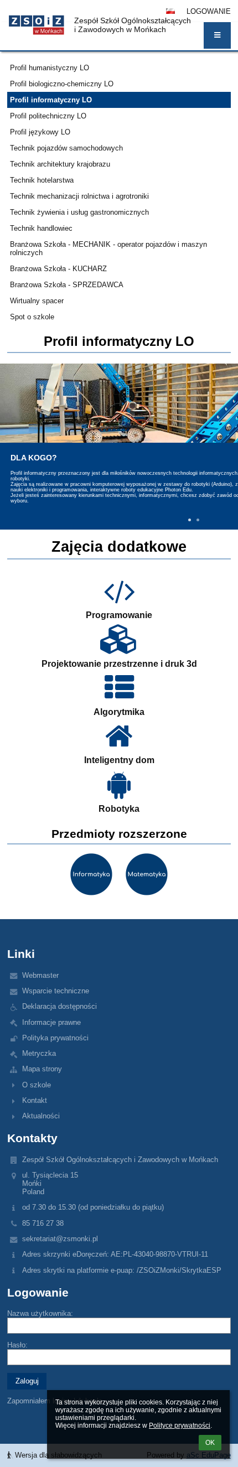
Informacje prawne (51, 1022)
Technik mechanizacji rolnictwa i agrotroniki (79, 196)
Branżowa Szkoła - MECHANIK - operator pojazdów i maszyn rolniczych (108, 248)
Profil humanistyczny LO (49, 68)
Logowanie (209, 11)
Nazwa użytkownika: (40, 1313)
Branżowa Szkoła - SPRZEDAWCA (66, 285)
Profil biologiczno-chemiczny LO (61, 84)
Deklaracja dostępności (59, 1006)
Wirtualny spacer (37, 301)
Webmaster (40, 975)
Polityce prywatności (179, 1425)
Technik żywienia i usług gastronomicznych (79, 212)
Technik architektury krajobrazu (60, 164)
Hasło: (17, 1345)
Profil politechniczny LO (48, 116)
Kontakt (34, 1100)
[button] (217, 35)
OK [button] (210, 1443)
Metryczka (39, 1053)
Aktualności (41, 1116)
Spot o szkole (32, 317)
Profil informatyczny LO (51, 100)
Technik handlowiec (41, 228)
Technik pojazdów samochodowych (66, 148)
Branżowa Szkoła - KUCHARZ (58, 269)
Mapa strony (42, 1069)
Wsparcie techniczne (55, 991)
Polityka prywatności (55, 1038)
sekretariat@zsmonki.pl (60, 1239)
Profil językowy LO (40, 132)
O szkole (36, 1085)
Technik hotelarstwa (42, 180)
